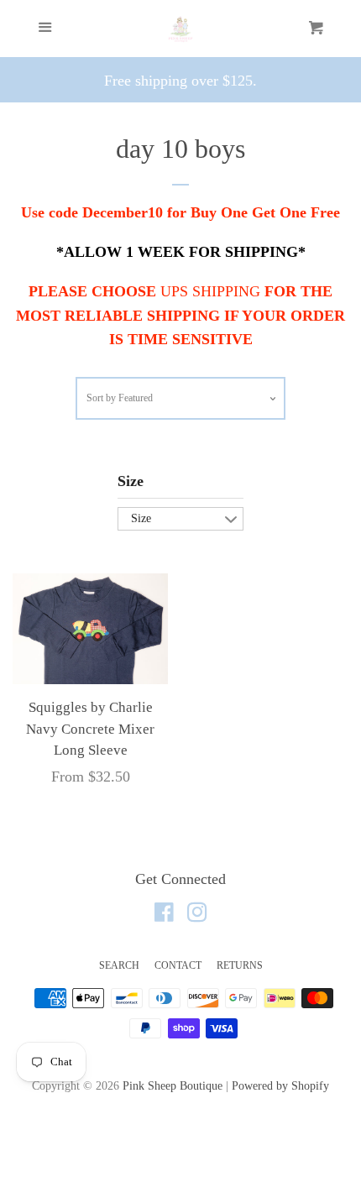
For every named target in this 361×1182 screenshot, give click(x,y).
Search (119, 965)
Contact (177, 965)
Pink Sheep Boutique (172, 1085)
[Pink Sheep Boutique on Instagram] (197, 915)
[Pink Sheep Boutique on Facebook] (164, 915)
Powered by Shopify (280, 1085)
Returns (240, 965)
